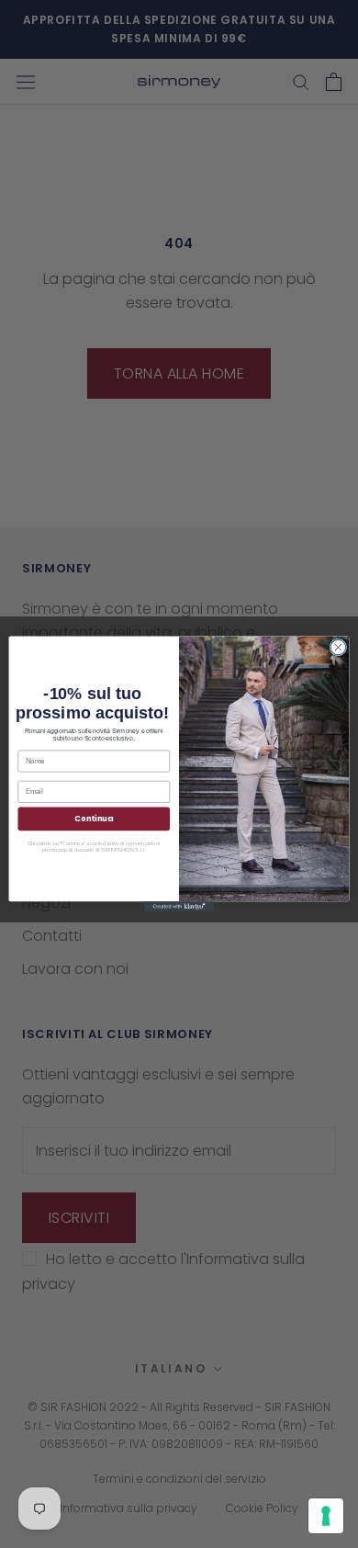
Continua (93, 818)
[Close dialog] (338, 647)
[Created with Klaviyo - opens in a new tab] (179, 906)
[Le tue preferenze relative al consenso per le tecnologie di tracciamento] (325, 1515)
